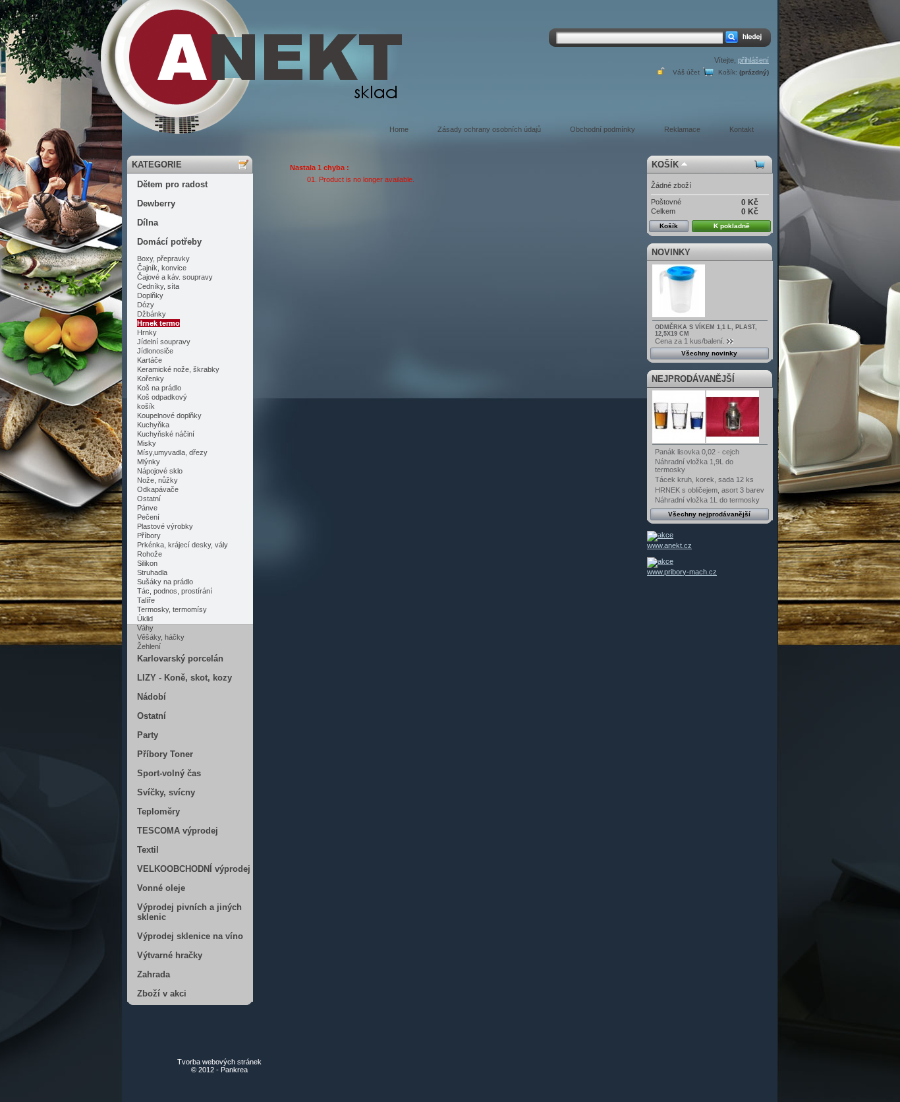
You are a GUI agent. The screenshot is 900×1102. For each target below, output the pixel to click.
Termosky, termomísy (172, 609)
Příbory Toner (165, 754)
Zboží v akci (161, 993)
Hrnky (147, 332)
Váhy (145, 628)
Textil (148, 850)
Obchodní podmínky (602, 129)
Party (147, 735)
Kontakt (741, 129)
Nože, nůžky (157, 480)
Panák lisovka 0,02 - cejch (697, 452)
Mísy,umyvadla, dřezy (172, 452)
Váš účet (686, 72)
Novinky (671, 252)
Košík (665, 164)
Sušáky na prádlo (165, 582)
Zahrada (153, 974)
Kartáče (149, 360)
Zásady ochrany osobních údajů (489, 129)
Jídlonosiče (155, 351)
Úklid (145, 619)
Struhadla (152, 572)
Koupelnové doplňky (169, 415)
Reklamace (682, 129)
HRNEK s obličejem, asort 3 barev (709, 490)
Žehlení (149, 646)
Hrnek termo (158, 323)
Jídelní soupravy (163, 342)
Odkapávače (158, 489)
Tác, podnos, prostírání (174, 591)
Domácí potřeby (169, 242)
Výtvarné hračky (169, 955)
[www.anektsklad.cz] (232, 70)
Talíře (146, 600)
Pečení (148, 517)
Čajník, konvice (161, 268)
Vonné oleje (161, 888)
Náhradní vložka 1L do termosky (707, 500)
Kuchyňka (153, 425)
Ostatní (149, 499)
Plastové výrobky (165, 526)
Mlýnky (148, 462)
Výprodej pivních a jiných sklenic (189, 912)
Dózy (145, 305)
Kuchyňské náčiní (165, 434)
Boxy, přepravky (163, 258)
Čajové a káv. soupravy (175, 277)
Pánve (147, 508)
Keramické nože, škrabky (178, 369)
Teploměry (158, 811)
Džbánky (151, 314)
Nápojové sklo (160, 471)
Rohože (149, 554)
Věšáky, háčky (160, 637)
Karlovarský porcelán (180, 658)
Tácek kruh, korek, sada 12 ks (704, 479)
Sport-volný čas (169, 773)
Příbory (149, 535)
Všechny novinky (709, 353)
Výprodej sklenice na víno (190, 936)
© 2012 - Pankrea (219, 1066)
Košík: (727, 72)
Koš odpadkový (162, 397)
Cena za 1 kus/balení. (690, 341)
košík (146, 406)
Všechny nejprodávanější (709, 514)
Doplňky (150, 295)
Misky (146, 443)
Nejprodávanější (693, 379)
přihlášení (753, 60)
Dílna (147, 223)
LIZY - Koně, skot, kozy (184, 678)
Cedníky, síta (158, 286)
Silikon (147, 563)
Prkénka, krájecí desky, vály (182, 545)
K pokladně (732, 226)
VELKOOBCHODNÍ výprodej (193, 869)
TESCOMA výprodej (177, 831)
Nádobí (151, 697)
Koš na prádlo (159, 388)
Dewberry (156, 203)
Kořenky (150, 379)
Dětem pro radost (172, 184)
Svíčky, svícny (166, 792)
